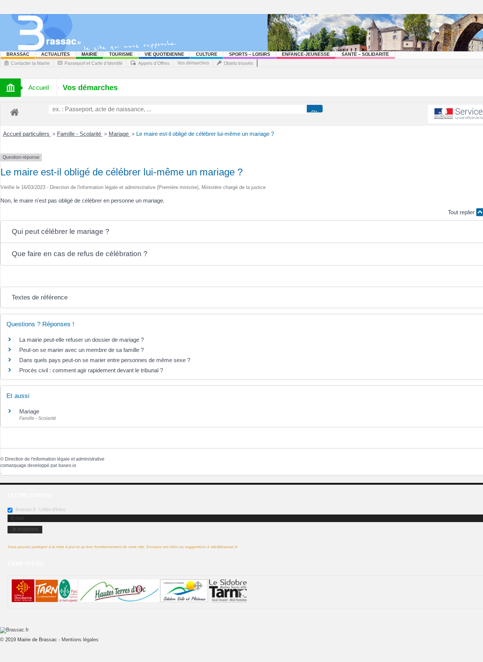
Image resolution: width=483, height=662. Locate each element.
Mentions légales (80, 639)
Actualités (55, 54)
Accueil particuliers (27, 134)
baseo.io (67, 465)
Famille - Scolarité (80, 134)
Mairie (89, 54)
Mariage (119, 134)
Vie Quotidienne (164, 54)
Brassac (17, 54)
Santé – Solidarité (365, 54)
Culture (206, 54)
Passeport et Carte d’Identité (94, 63)
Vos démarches (193, 63)
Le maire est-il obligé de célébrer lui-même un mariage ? (205, 134)
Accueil (38, 87)
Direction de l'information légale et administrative (55, 459)
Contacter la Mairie (30, 63)
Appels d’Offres (153, 63)
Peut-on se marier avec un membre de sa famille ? (81, 350)
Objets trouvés (238, 63)
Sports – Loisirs (249, 54)
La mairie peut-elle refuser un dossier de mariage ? (81, 339)
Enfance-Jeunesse (306, 54)
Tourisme (121, 54)
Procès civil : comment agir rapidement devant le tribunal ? (91, 370)
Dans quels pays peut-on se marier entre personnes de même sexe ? (104, 360)
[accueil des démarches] (14, 112)
